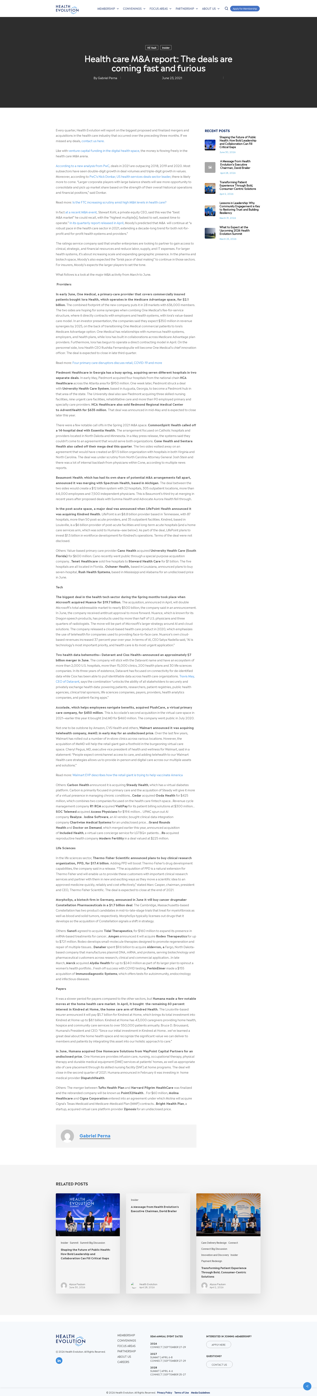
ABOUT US (124, 1356)
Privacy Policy (164, 1392)
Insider (166, 47)
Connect (233, 1242)
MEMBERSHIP (126, 1335)
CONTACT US (219, 1364)
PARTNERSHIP (126, 1351)
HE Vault (151, 47)
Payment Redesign (211, 1260)
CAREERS (123, 1362)
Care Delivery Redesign (214, 1242)
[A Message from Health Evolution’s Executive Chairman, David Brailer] (158, 1243)
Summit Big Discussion (92, 1242)
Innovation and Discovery (215, 1254)
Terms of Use (181, 1392)
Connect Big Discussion (214, 1248)
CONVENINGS (126, 1340)
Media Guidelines (200, 1392)
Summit (74, 1242)
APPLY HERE (219, 1344)
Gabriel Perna (107, 77)
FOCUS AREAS (126, 1346)
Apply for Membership (245, 8)
